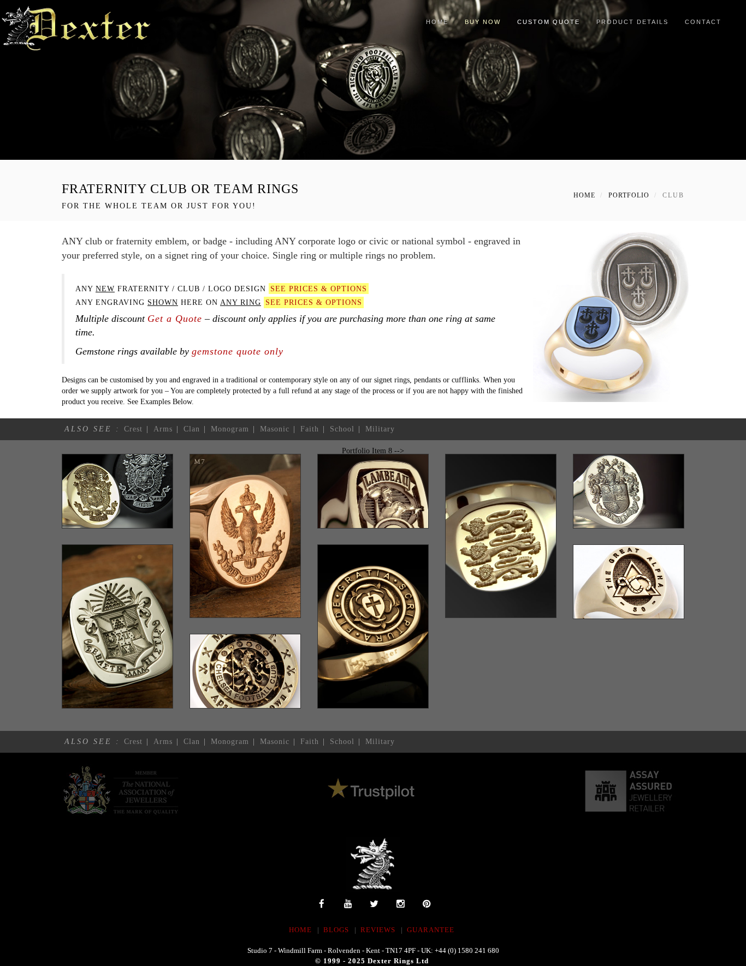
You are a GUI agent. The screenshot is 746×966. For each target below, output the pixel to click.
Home (437, 22)
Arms (163, 429)
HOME (300, 930)
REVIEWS (377, 930)
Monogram (230, 429)
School (342, 429)
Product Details (632, 22)
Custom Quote (548, 22)
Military (380, 429)
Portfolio (628, 195)
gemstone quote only (237, 351)
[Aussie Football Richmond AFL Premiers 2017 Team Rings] (373, 80)
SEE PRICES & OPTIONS (318, 289)
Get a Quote (174, 318)
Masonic (274, 429)
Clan (191, 429)
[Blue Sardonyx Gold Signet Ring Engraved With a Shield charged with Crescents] (613, 314)
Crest (133, 429)
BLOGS (336, 930)
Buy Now (483, 22)
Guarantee (430, 930)
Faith (309, 429)
